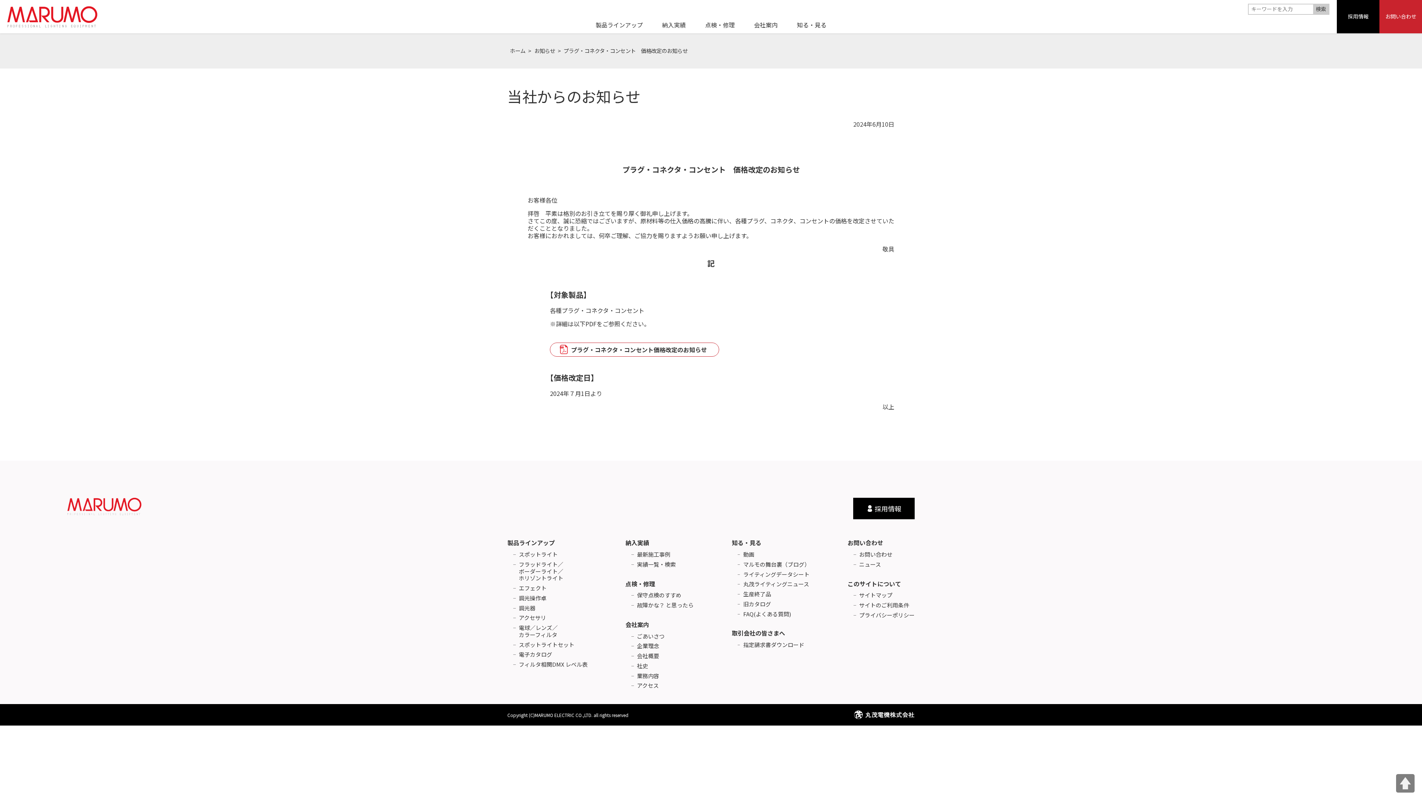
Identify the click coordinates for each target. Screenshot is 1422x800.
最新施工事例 (653, 554)
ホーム (517, 50)
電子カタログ (535, 654)
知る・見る (746, 542)
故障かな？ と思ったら (665, 605)
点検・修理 (640, 583)
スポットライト (538, 554)
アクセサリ (532, 617)
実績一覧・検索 (656, 564)
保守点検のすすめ (659, 595)
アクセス (648, 685)
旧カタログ (757, 604)
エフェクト (533, 588)
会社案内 (637, 624)
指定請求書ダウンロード (773, 645)
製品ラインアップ (531, 542)
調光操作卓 (533, 598)
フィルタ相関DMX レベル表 (553, 664)
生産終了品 (757, 594)
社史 (642, 666)
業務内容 (648, 676)
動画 (748, 554)
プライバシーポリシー (887, 615)
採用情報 (1358, 16)
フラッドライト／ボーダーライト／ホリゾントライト (541, 571)
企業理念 (648, 646)
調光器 (527, 608)
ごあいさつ (651, 636)
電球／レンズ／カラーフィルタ (538, 631)
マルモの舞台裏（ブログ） (776, 564)
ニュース (870, 564)
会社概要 (648, 656)
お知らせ (544, 50)
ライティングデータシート (776, 574)
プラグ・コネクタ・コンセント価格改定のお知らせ (639, 349)
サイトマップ (875, 595)
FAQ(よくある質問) (767, 614)
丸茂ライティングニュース (776, 584)
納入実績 (637, 542)
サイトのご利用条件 (884, 605)
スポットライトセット (546, 645)
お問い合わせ (1400, 16)
